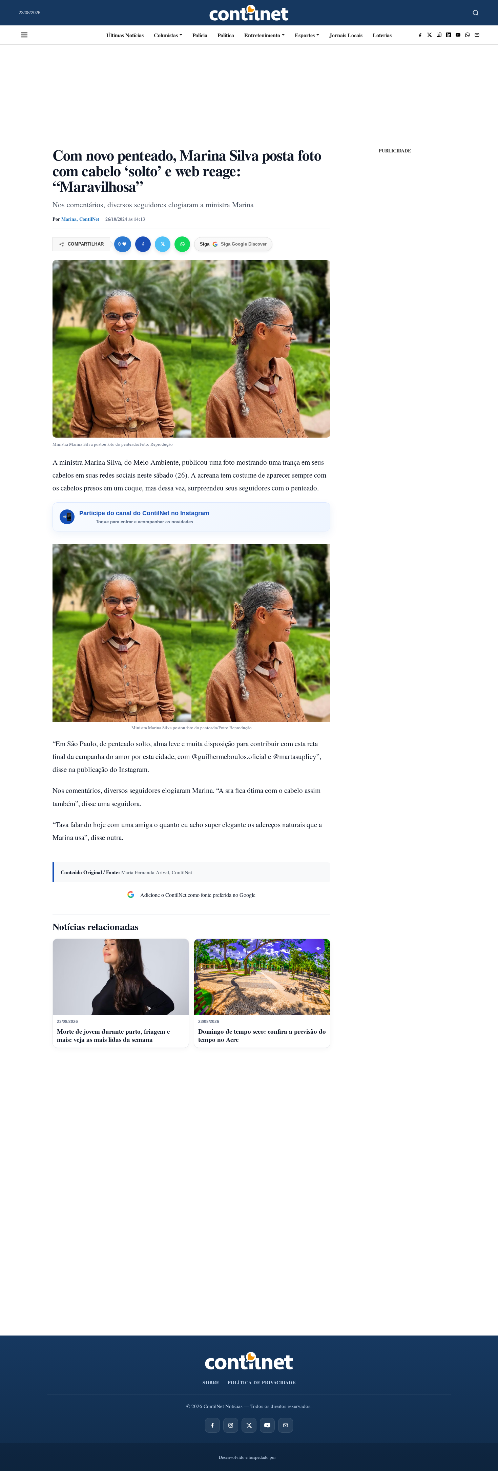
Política (225, 35)
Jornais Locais (345, 35)
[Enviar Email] (477, 35)
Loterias (382, 35)
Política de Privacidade (262, 1382)
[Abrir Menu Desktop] (24, 35)
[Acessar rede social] (420, 35)
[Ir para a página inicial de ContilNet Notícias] (249, 1360)
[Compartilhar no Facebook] (143, 244)
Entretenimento (262, 35)
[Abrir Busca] (475, 13)
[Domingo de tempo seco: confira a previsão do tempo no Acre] (262, 977)
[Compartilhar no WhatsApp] (182, 244)
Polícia (199, 35)
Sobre (211, 1382)
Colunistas (166, 35)
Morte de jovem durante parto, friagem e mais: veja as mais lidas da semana (113, 1035)
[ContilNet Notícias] (249, 12)
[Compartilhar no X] (162, 244)
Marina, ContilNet (80, 219)
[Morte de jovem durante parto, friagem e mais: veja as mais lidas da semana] (121, 977)
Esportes (305, 35)
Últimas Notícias (125, 35)
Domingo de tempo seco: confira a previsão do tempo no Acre (262, 1035)
